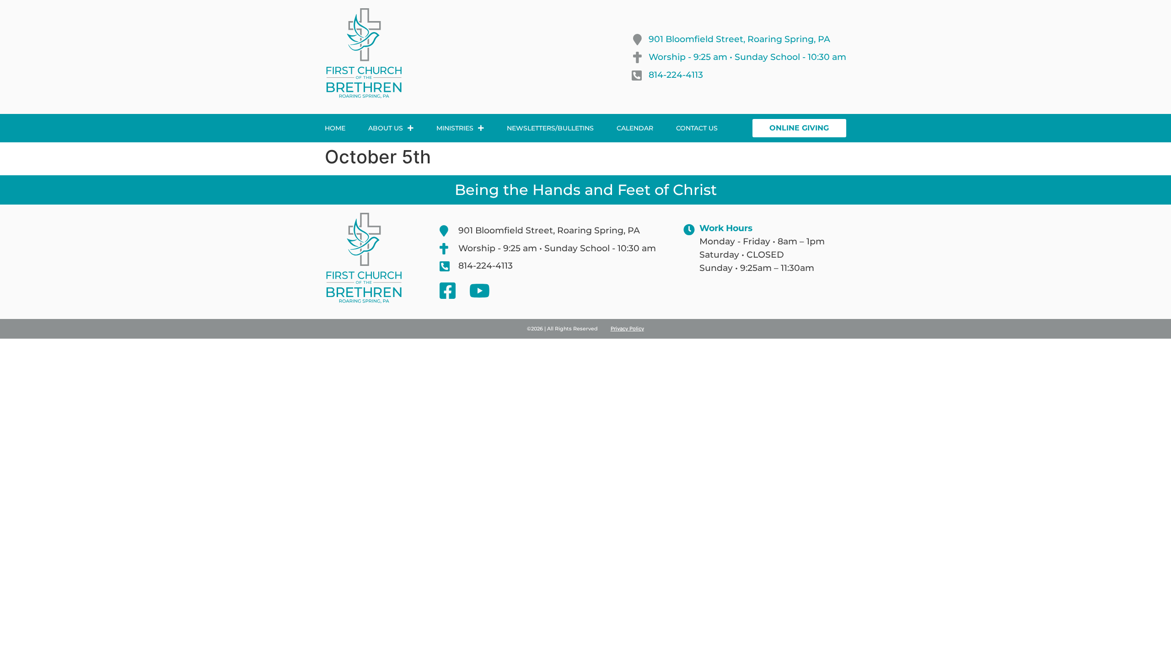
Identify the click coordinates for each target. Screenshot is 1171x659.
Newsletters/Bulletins (550, 128)
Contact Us (697, 128)
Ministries (454, 128)
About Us (385, 128)
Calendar (635, 128)
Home (335, 128)
